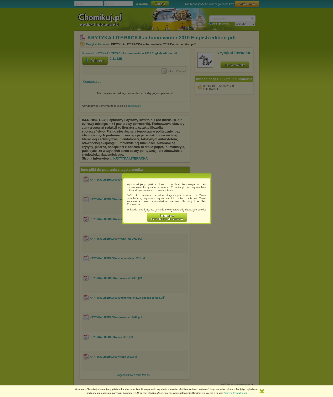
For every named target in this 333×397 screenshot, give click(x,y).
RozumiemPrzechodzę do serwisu (167, 217)
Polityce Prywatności (235, 393)
